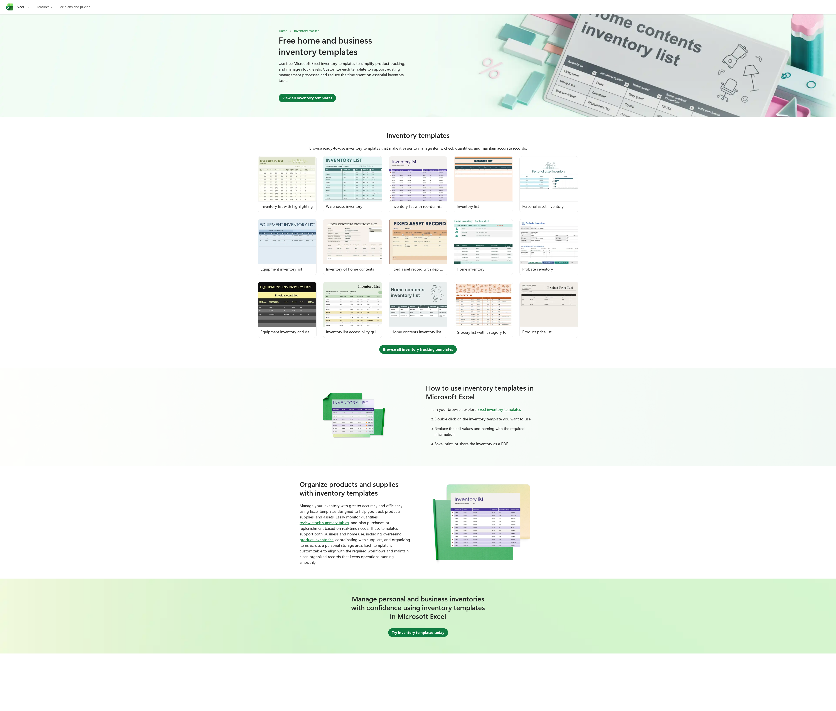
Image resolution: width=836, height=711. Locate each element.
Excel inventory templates (499, 409)
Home (283, 31)
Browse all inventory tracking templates (418, 349)
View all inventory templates (307, 98)
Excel (19, 7)
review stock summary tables (324, 522)
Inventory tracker (306, 31)
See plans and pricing (75, 7)
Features (43, 7)
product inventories (316, 539)
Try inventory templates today (418, 632)
